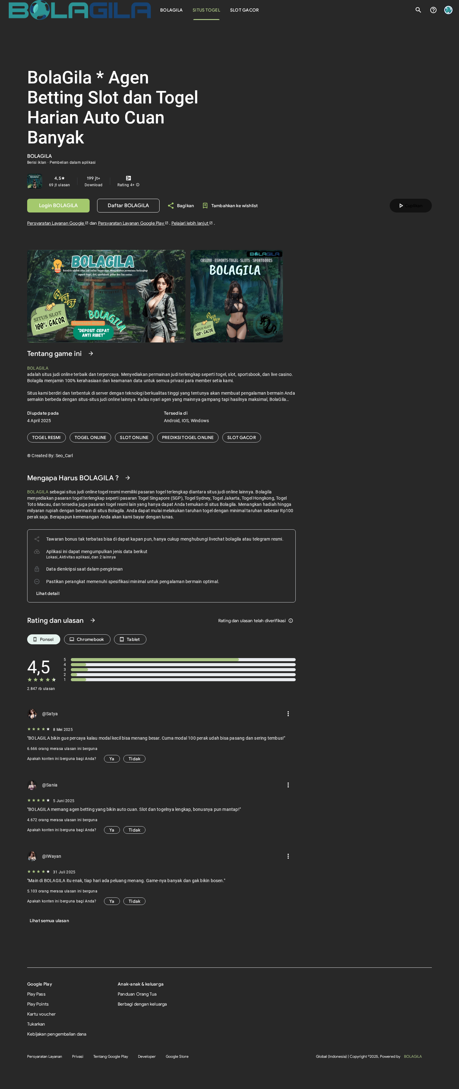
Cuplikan (409, 205)
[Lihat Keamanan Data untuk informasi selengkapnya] (127, 477)
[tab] (171, 10)
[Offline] (241, 437)
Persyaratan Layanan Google (56, 223)
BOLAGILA (413, 1056)
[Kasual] (46, 437)
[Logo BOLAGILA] (80, 10)
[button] (138, 185)
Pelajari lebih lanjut (190, 223)
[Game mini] (90, 437)
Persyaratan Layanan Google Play (131, 223)
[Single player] (134, 437)
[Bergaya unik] (188, 437)
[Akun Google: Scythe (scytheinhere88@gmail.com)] (448, 9)
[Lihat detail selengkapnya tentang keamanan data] (48, 593)
